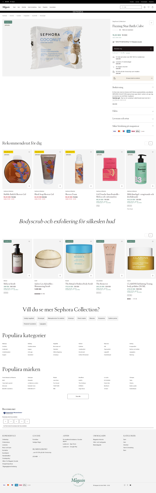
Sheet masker (82, 318)
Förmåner (35, 439)
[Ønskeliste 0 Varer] (149, 7)
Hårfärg (30, 343)
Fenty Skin (107, 383)
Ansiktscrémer (32, 346)
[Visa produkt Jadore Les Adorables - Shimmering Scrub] (48, 259)
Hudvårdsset (107, 354)
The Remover (102, 284)
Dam (124, 439)
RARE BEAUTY (31, 388)
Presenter (151, 1)
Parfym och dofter (134, 349)
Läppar (30, 349)
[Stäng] (106, 266)
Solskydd (4, 349)
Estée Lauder (133, 385)
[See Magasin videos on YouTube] (130, 485)
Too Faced (56, 383)
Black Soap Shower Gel (44, 194)
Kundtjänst (5, 453)
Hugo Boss (82, 388)
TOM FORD (56, 385)
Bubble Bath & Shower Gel (15, 194)
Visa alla (78, 396)
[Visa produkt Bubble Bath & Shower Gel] (17, 169)
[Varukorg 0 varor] (152, 7)
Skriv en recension (127, 30)
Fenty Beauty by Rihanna (9, 377)
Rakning (132, 354)
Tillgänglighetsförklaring (9, 466)
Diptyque (30, 377)
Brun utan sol (56, 346)
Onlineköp (5, 439)
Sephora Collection (119, 21)
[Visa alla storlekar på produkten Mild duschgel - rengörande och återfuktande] (129, 206)
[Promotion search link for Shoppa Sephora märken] (133, 78)
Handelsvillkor (6, 455)
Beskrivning (117, 87)
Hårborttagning (57, 352)
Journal (137, 1)
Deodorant (82, 352)
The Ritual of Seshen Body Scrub (79, 284)
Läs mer (35, 456)
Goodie (132, 1)
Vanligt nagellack (29, 318)
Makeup (4, 343)
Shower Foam (71, 194)
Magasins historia (98, 439)
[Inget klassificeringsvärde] (115, 30)
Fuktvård (55, 349)
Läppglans (43, 324)
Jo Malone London (33, 383)
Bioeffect (81, 377)
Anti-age (30, 352)
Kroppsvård (133, 346)
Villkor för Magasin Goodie (10, 461)
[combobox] (131, 7)
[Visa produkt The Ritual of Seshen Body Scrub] (79, 259)
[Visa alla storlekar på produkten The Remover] (98, 293)
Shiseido (30, 380)
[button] (145, 7)
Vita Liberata (99, 280)
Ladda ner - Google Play (70, 446)
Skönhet (125, 445)
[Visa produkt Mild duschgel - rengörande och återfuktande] (141, 169)
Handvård (30, 354)
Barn (124, 450)
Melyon (5, 280)
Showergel (41, 318)
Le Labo (106, 377)
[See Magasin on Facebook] (127, 485)
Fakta (114, 111)
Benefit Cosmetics (7, 388)
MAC (3, 380)
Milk (54, 388)
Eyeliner (81, 346)
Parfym (80, 343)
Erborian (4, 385)
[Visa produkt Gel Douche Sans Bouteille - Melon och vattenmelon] (110, 169)
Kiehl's (80, 380)
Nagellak (55, 343)
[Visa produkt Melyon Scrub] (17, 259)
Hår (105, 346)
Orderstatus (6, 442)
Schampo (71, 318)
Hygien (4, 354)
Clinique (132, 377)
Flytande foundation (30, 324)
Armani (106, 388)
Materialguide (97, 445)
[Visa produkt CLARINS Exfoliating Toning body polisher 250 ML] (141, 259)
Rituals (67, 280)
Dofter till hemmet (83, 354)
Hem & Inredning (128, 447)
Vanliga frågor (37, 442)
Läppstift (106, 352)
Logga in (128, 52)
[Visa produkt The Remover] (110, 259)
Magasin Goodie (137, 42)
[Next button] (150, 143)
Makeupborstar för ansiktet (56, 318)
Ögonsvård (107, 349)
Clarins (129, 280)
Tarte (131, 380)
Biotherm (106, 385)
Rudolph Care (31, 385)
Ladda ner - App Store (69, 444)
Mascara (92, 318)
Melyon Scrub (9, 284)
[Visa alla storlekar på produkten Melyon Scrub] (6, 293)
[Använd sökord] (123, 7)
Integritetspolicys (7, 464)
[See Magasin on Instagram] (124, 485)
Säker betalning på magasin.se (125, 126)
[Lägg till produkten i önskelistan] (151, 23)
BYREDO (81, 385)
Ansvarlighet (144, 1)
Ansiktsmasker (6, 352)
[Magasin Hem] (6, 7)
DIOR (35, 280)
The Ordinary (82, 383)
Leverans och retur (120, 119)
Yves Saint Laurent (7, 383)
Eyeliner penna (113, 318)
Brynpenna (101, 318)
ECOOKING (107, 380)
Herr (124, 442)
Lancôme (55, 380)
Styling (131, 343)
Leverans (5, 445)
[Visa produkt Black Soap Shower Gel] (48, 169)
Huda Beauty (133, 388)
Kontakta (5, 450)
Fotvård (4, 346)
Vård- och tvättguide (99, 442)
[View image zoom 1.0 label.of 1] (56, 47)
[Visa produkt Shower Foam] (79, 169)
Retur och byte (6, 447)
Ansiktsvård (82, 349)
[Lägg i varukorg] (29, 186)
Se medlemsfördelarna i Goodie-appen (72, 440)
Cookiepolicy (6, 458)
